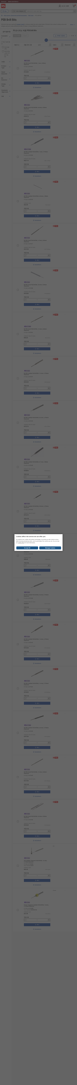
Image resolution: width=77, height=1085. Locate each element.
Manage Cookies (50, 548)
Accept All (27, 548)
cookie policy (21, 542)
